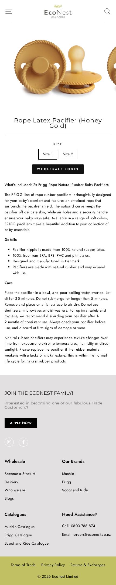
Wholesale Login (58, 169)
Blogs (9, 498)
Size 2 (68, 154)
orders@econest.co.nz (92, 534)
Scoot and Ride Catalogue (27, 543)
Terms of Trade (23, 565)
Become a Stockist (20, 473)
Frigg (66, 482)
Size (57, 144)
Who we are (15, 490)
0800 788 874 (83, 525)
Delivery (11, 482)
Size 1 (48, 154)
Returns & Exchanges (87, 565)
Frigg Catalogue (18, 535)
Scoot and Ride (75, 490)
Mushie (68, 473)
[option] (58, 68)
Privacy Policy (53, 565)
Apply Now (21, 422)
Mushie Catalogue (20, 526)
